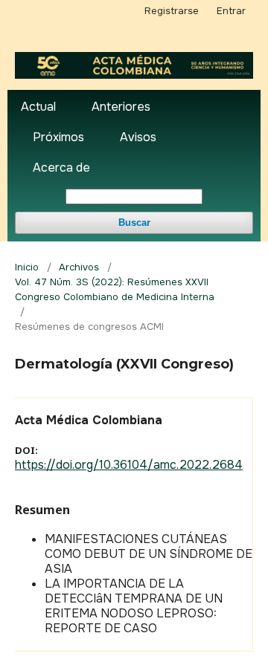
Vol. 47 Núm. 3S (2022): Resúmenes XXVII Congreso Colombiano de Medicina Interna (114, 289)
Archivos (79, 267)
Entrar (231, 10)
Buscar (134, 222)
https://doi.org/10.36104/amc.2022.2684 (129, 465)
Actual (38, 106)
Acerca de (61, 167)
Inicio (27, 267)
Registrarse (171, 10)
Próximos (58, 137)
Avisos (138, 137)
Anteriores (121, 106)
